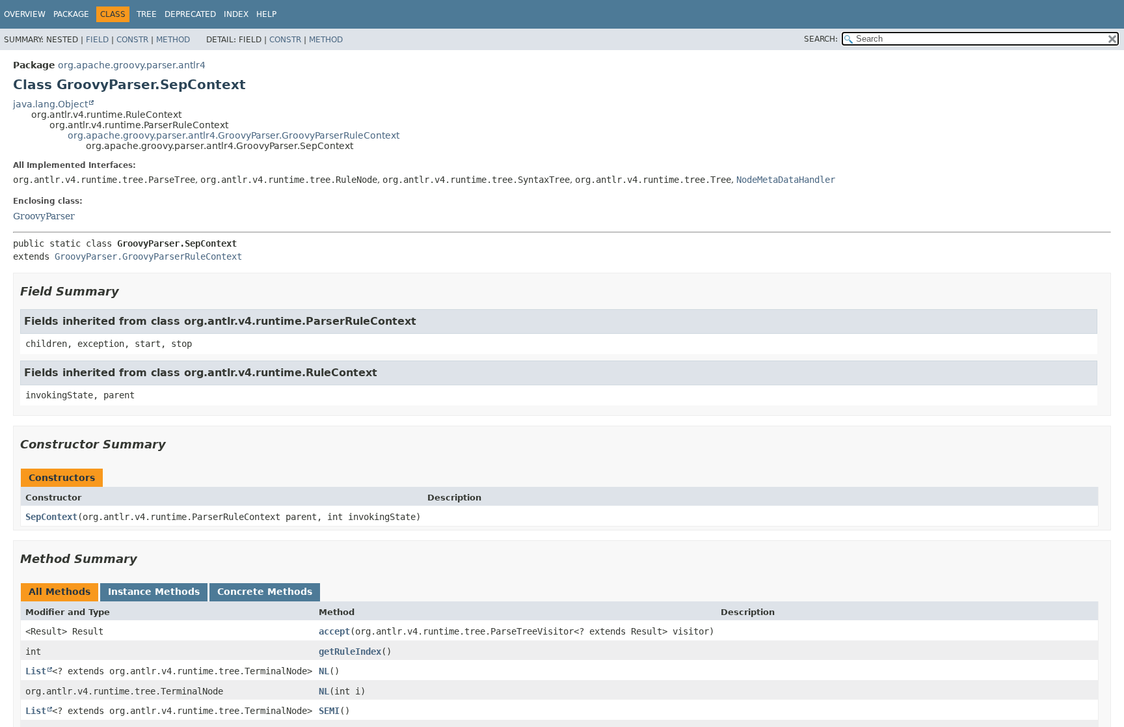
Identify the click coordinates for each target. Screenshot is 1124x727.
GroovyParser (44, 216)
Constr (132, 39)
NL (324, 671)
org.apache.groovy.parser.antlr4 (132, 65)
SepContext (51, 517)
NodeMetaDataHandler (785, 179)
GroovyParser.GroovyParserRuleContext (148, 256)
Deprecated (190, 14)
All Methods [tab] (59, 591)
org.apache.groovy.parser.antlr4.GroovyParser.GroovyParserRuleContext (233, 135)
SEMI (329, 711)
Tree (147, 14)
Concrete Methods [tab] (264, 591)
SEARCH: (821, 39)
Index (236, 14)
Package (71, 14)
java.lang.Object (50, 104)
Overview (25, 14)
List (35, 671)
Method (173, 39)
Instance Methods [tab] (154, 591)
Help (266, 14)
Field (97, 39)
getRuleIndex (350, 651)
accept (334, 631)
